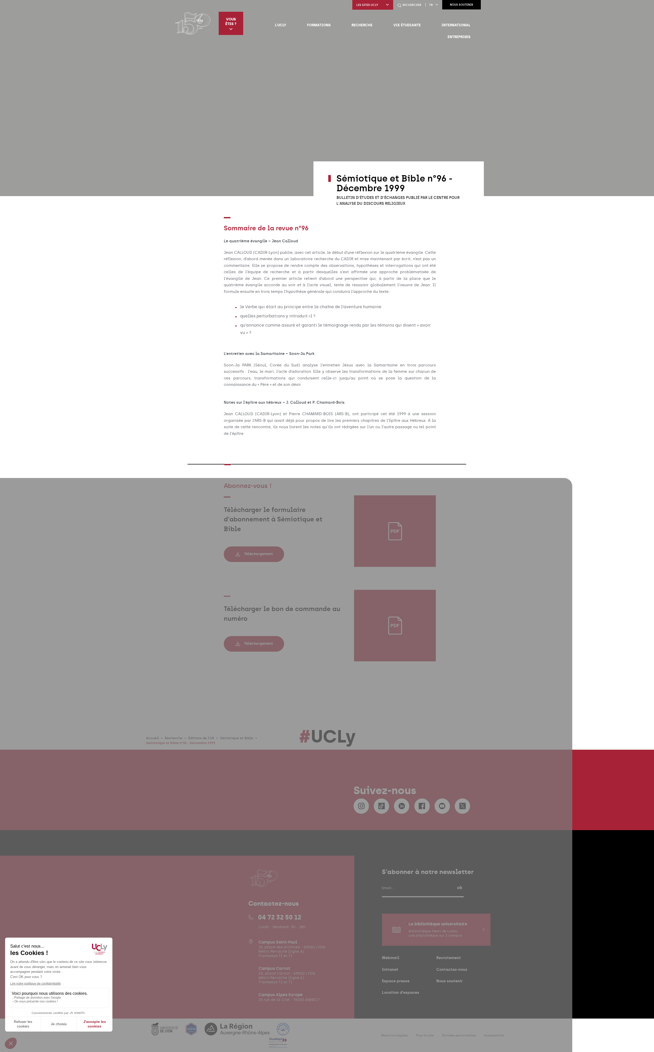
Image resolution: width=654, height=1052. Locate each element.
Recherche (362, 25)
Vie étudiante (407, 25)
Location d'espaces (400, 992)
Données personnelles (459, 1035)
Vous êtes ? (230, 21)
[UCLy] (192, 23)
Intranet (390, 969)
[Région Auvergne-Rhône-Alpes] (238, 1032)
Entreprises (459, 36)
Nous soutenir (461, 4)
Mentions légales (394, 1035)
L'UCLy (280, 25)
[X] (462, 806)
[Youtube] (442, 806)
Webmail (390, 958)
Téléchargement (258, 554)
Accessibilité (494, 1035)
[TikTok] (381, 806)
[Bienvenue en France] (283, 1032)
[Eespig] (192, 1032)
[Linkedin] (401, 806)
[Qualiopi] (278, 1044)
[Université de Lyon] (165, 1032)
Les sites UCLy (367, 5)
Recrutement (448, 958)
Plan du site (425, 1035)
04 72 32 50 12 (279, 917)
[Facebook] (422, 806)
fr (431, 5)
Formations (319, 25)
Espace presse (396, 981)
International (455, 25)
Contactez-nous (451, 969)
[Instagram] (361, 806)
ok (459, 887)
